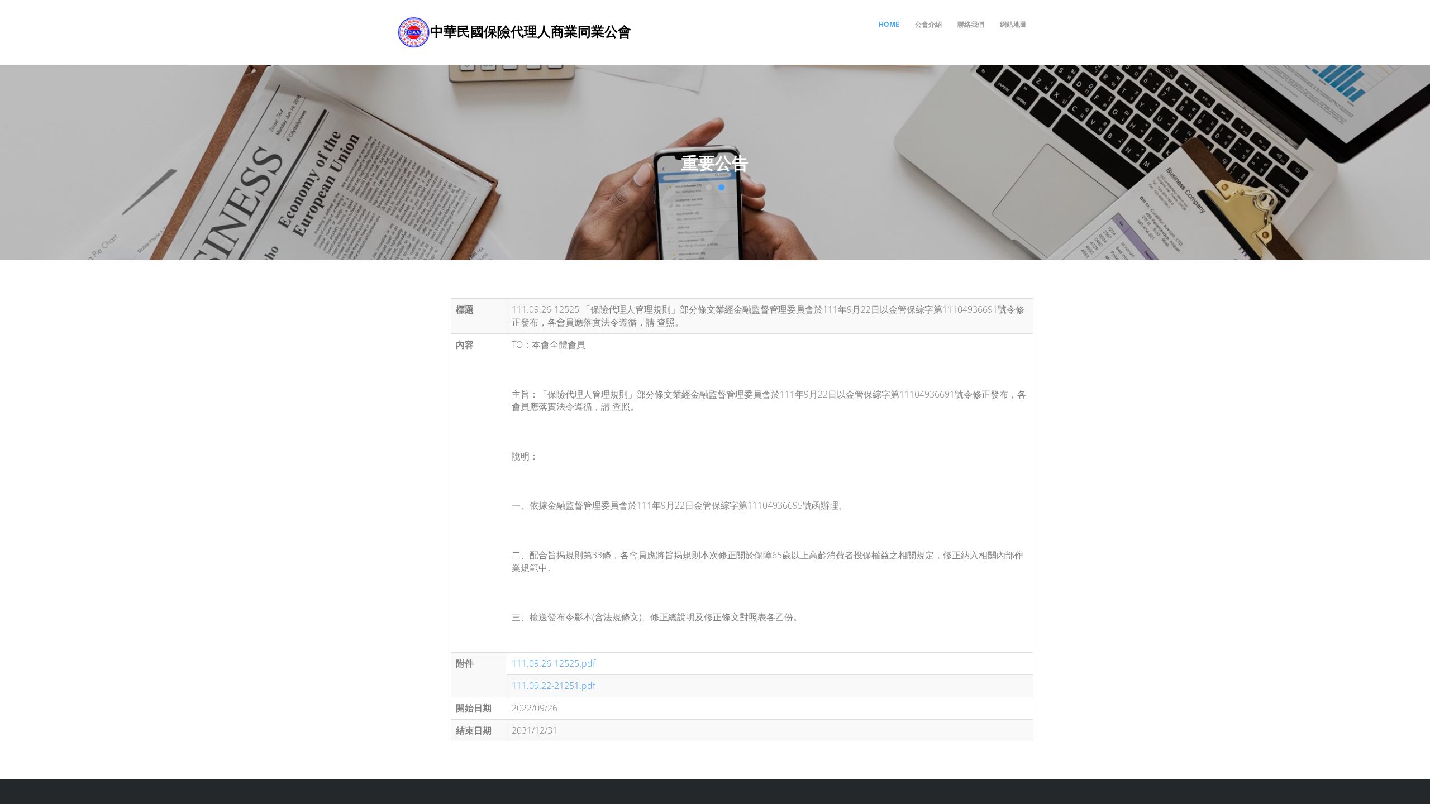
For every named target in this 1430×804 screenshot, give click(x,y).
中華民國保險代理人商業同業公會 (530, 31)
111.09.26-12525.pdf (553, 663)
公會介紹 (928, 24)
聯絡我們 (970, 24)
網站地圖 (1013, 24)
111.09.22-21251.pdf (553, 685)
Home (889, 24)
